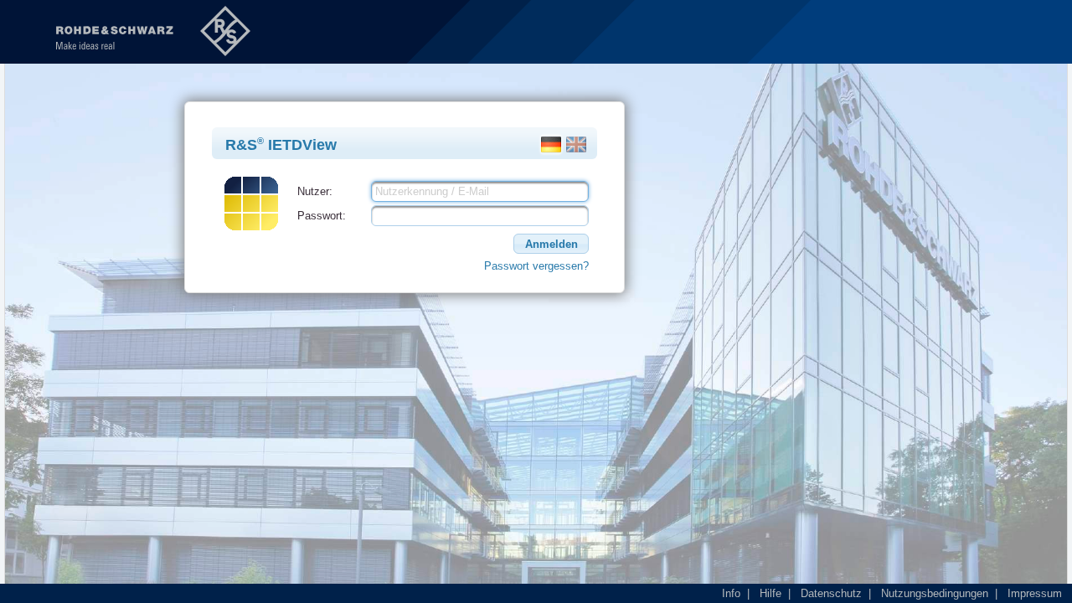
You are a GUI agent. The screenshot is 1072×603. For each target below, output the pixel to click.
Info (731, 593)
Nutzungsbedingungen (934, 593)
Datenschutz (831, 593)
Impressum (1035, 593)
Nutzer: (314, 191)
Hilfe (770, 593)
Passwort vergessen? (536, 266)
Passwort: (321, 215)
